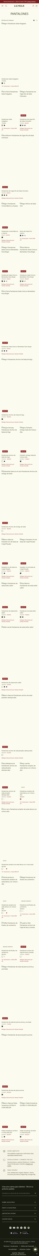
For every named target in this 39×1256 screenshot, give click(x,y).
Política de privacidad (27, 1246)
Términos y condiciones (10, 1246)
